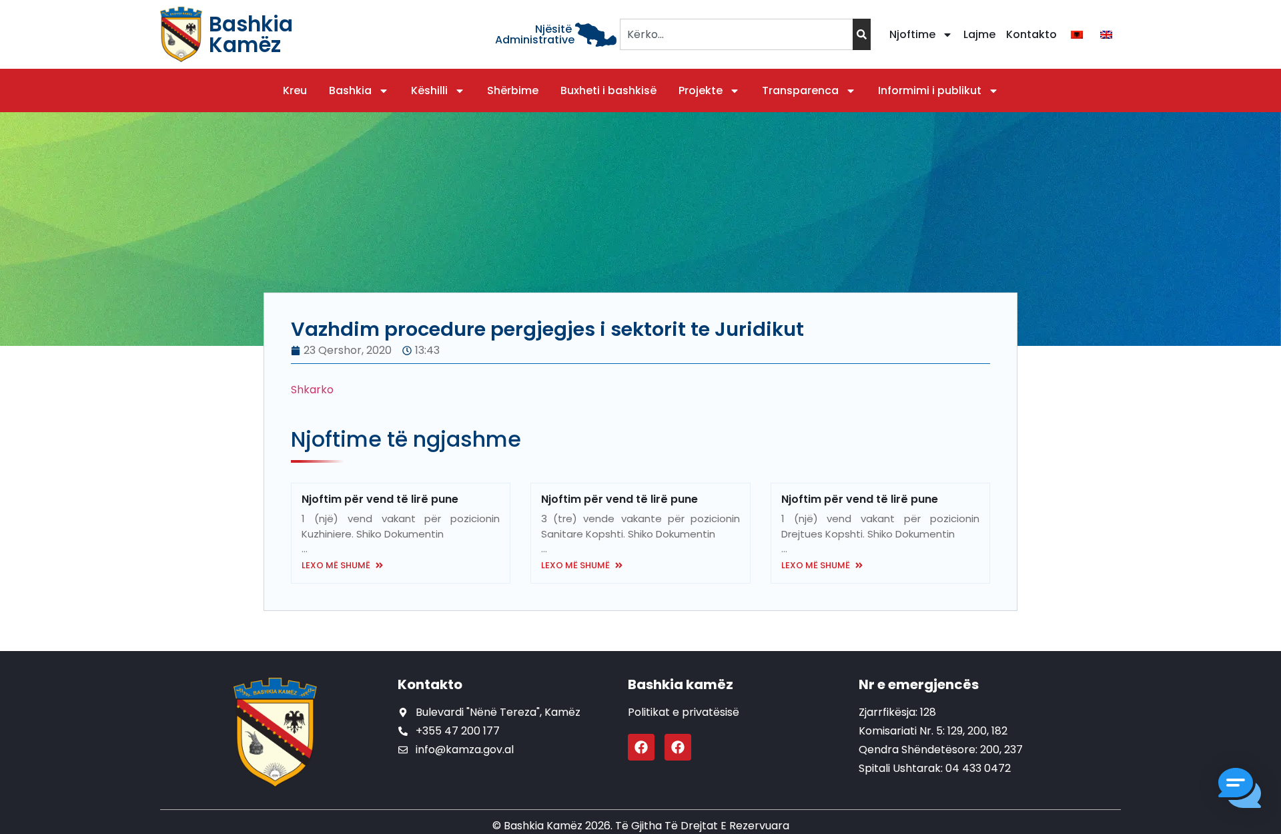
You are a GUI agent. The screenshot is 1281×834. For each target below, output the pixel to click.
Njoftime (912, 34)
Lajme (979, 34)
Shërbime (512, 90)
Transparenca (800, 90)
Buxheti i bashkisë (608, 90)
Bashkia (350, 90)
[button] (1239, 790)
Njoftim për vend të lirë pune (380, 499)
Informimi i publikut (929, 90)
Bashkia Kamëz (251, 34)
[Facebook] (641, 747)
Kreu (295, 90)
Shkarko (312, 389)
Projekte (701, 90)
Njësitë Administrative (534, 34)
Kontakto (1031, 34)
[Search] (862, 34)
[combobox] (736, 34)
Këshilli (429, 90)
